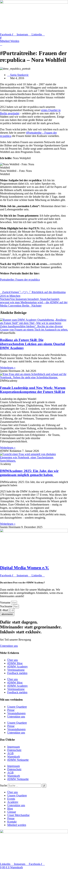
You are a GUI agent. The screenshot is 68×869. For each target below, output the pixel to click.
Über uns (12, 660)
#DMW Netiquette (18, 759)
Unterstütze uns (16, 716)
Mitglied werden (16, 824)
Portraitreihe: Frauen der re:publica (20, 279)
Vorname (5, 602)
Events (11, 798)
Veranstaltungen (16, 713)
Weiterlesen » (7, 367)
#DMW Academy (17, 666)
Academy (12, 802)
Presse (11, 710)
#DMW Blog (14, 663)
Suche (3, 785)
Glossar (11, 811)
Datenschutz (14, 750)
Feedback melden (17, 673)
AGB (10, 753)
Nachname (6, 606)
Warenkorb (13, 756)
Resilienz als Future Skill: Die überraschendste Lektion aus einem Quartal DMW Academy (32, 344)
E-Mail (4, 610)
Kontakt (12, 821)
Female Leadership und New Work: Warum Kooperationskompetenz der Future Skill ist (32, 390)
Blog (10, 808)
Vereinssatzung (15, 669)
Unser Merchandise (18, 815)
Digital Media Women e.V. (24, 567)
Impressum (13, 746)
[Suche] (44, 786)
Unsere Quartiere (17, 706)
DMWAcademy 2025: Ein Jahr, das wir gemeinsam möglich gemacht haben (29, 473)
